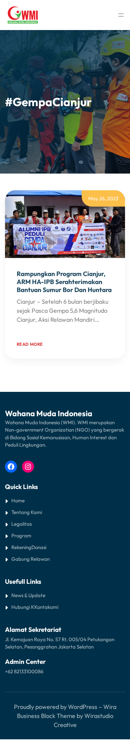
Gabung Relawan (30, 559)
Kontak (42, 607)
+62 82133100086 (24, 671)
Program (21, 535)
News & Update (28, 595)
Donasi (38, 547)
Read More (31, 328)
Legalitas (21, 524)
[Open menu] (121, 15)
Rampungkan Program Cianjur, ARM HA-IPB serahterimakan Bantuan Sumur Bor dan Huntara (64, 282)
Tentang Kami (26, 512)
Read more (30, 344)
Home (18, 500)
